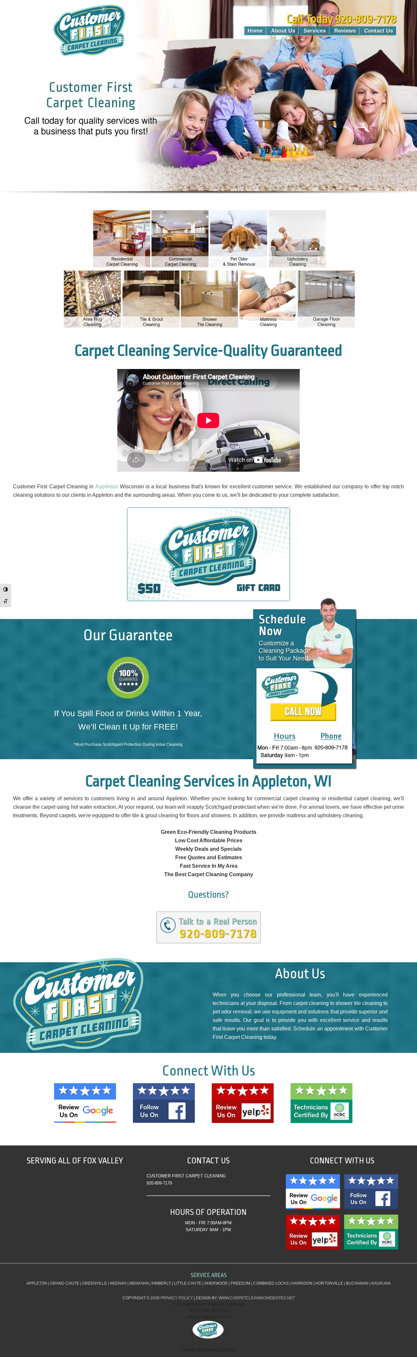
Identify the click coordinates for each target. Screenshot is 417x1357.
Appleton (106, 486)
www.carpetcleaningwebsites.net (257, 1298)
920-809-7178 (159, 1183)
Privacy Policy (177, 1298)
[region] (208, 105)
